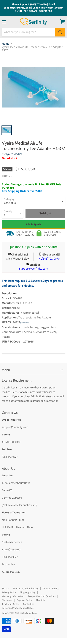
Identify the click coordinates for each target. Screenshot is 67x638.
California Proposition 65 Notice (18, 608)
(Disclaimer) (24, 323)
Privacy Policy (9, 592)
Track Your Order (10, 604)
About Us (40, 600)
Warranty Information (13, 596)
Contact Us (28, 604)
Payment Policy (24, 600)
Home (5, 43)
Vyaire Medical (14, 154)
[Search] (60, 32)
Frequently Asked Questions (41, 596)
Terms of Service (50, 588)
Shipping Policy (27, 592)
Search (5, 588)
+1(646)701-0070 (11, 442)
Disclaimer (7, 600)
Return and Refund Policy (25, 588)
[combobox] (28, 32)
